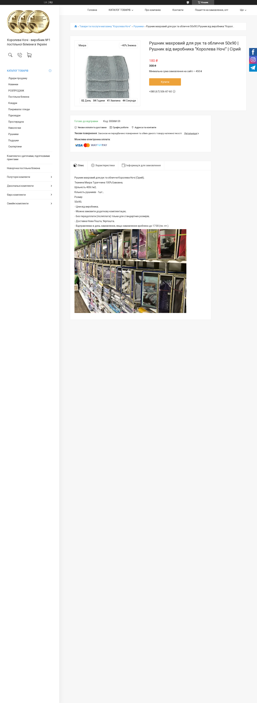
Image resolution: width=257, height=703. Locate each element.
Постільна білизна (18, 96)
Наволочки (14, 127)
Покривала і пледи (19, 109)
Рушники (13, 134)
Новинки (13, 84)
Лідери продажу (17, 78)
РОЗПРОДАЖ (16, 90)
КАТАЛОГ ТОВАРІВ (17, 70)
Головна (92, 10)
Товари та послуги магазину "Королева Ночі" (105, 26)
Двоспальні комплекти (20, 185)
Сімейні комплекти (17, 203)
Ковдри (12, 103)
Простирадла (16, 121)
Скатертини (15, 146)
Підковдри (14, 115)
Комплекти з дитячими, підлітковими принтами (28, 158)
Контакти (178, 10)
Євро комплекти (16, 194)
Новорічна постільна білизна (23, 168)
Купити (165, 82)
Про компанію (153, 10)
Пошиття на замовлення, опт (211, 10)
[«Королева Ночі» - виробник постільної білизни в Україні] (29, 21)
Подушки (13, 140)
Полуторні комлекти (18, 177)
